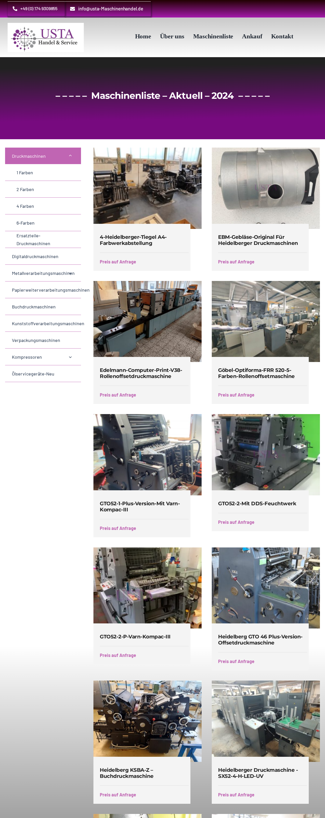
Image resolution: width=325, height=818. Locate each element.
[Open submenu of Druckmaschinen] (70, 156)
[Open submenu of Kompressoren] (70, 357)
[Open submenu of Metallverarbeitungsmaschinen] (70, 273)
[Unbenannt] (46, 25)
